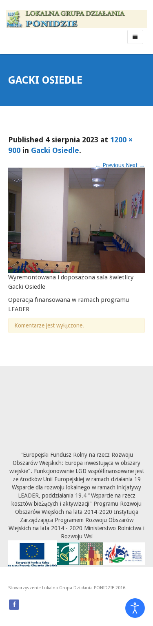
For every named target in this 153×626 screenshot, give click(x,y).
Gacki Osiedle (55, 150)
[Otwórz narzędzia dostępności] (135, 608)
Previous (109, 165)
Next (135, 165)
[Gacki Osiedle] (76, 220)
